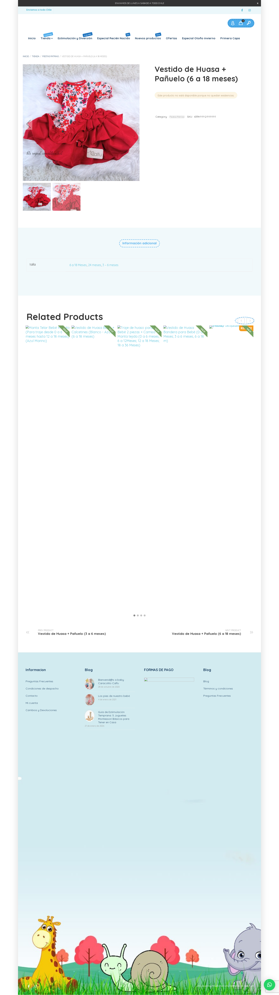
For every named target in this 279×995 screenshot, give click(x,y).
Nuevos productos (148, 36)
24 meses (94, 265)
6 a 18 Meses (78, 265)
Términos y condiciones (218, 688)
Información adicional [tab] (139, 243)
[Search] (248, 23)
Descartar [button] (257, 3)
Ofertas (171, 38)
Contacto (32, 695)
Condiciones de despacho (42, 688)
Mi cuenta (32, 703)
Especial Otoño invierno (198, 38)
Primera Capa (230, 38)
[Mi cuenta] (232, 23)
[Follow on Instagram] (249, 10)
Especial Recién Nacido (113, 36)
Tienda (46, 36)
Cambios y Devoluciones (41, 710)
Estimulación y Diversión (75, 36)
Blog (206, 681)
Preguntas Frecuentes (39, 681)
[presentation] (250, 320)
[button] (134, 124)
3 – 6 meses (110, 265)
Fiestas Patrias (50, 56)
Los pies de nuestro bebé (114, 697)
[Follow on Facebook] (242, 10)
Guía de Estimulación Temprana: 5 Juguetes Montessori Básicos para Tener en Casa (107, 718)
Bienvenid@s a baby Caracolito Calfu (111, 683)
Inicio (32, 38)
